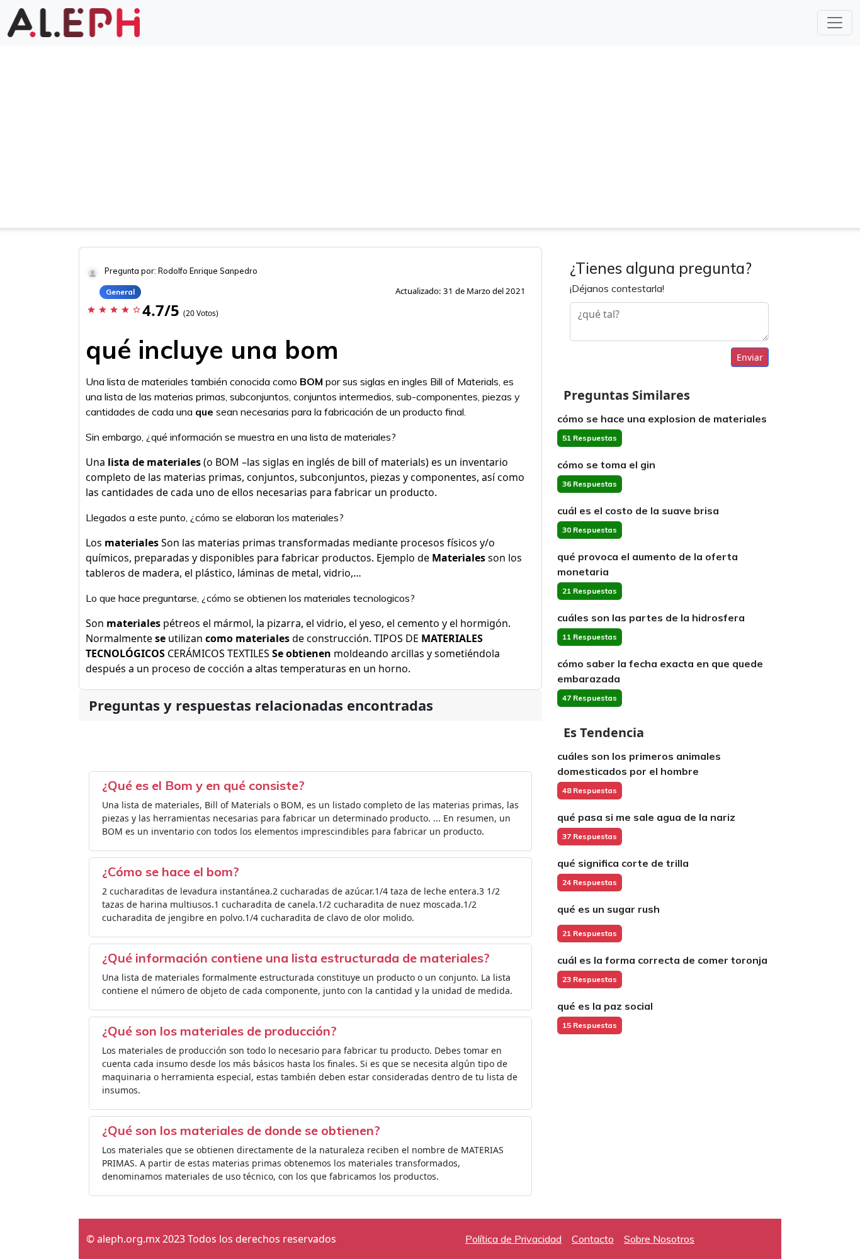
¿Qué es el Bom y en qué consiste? (203, 785)
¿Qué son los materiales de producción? (219, 1031)
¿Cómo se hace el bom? (170, 871)
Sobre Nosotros (659, 1239)
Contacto (593, 1239)
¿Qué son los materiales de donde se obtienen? (241, 1130)
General (120, 291)
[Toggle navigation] (834, 22)
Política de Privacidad (513, 1239)
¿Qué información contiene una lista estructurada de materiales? (296, 958)
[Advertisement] (430, 140)
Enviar (750, 357)
